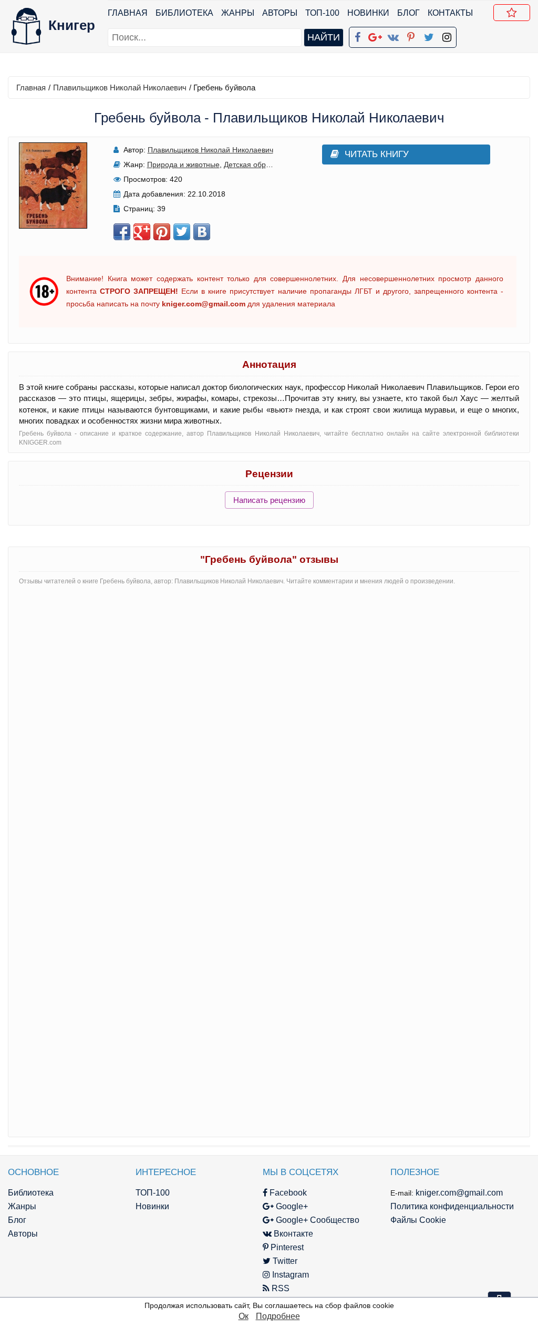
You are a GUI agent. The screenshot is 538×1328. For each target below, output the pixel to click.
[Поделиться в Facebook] (121, 231)
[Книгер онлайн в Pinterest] (411, 35)
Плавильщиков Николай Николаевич (120, 87)
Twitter (284, 1261)
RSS (279, 1288)
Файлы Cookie (418, 1220)
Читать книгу (377, 154)
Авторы (279, 12)
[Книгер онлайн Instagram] (446, 35)
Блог (408, 12)
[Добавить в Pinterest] (161, 231)
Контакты (450, 12)
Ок (244, 1316)
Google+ (291, 1206)
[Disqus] (269, 725)
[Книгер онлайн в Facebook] (357, 35)
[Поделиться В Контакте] (201, 231)
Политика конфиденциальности (452, 1206)
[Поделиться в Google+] (141, 231)
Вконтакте (292, 1233)
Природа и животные (183, 164)
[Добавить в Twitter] (181, 231)
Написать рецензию (269, 500)
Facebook (287, 1192)
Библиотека (184, 12)
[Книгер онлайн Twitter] (429, 35)
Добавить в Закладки (511, 12)
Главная (128, 12)
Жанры (237, 12)
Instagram (289, 1274)
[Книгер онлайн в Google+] (375, 35)
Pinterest (286, 1247)
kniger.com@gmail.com (459, 1192)
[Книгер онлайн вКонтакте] (393, 35)
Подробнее (278, 1316)
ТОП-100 (322, 12)
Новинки (368, 12)
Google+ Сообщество (316, 1220)
